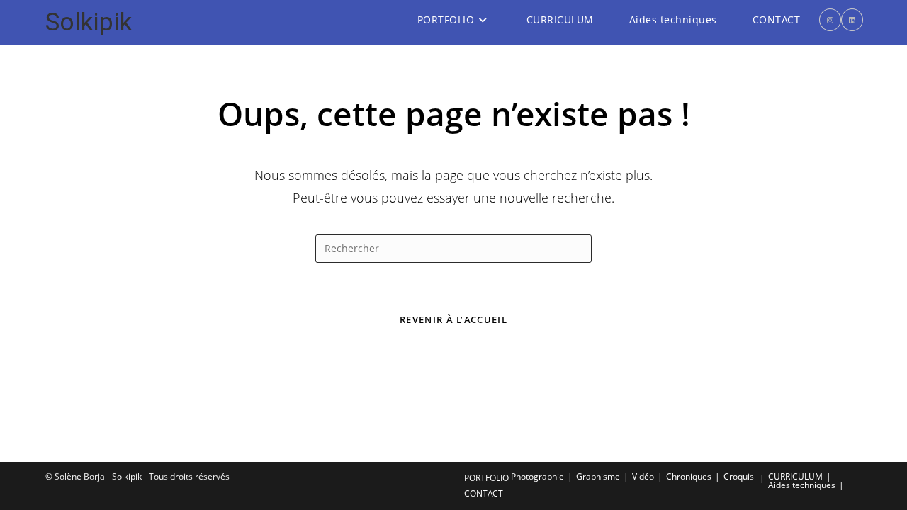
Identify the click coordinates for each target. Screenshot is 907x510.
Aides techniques (801, 485)
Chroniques (688, 476)
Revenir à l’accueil (453, 319)
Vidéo (643, 476)
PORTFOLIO (486, 478)
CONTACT (483, 493)
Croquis (738, 476)
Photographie (537, 476)
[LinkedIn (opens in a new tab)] (852, 19)
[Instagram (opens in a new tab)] (830, 19)
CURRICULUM (795, 476)
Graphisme (598, 476)
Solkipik (88, 22)
